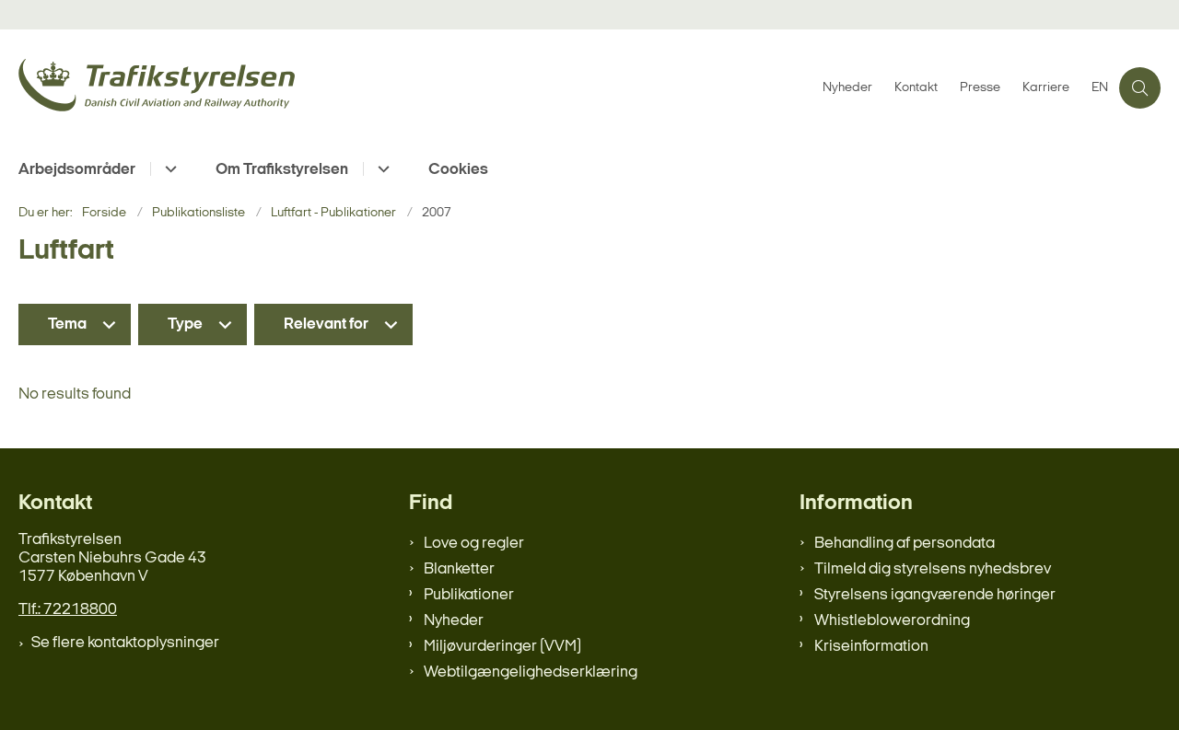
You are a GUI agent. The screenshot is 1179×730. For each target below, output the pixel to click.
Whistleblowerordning (892, 621)
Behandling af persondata (904, 543)
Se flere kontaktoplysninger (125, 643)
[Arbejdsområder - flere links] (168, 169)
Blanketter (459, 569)
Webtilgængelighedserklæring (530, 672)
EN (1099, 88)
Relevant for (326, 324)
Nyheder (454, 621)
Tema (67, 324)
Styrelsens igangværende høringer (935, 595)
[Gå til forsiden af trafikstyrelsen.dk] (414, 88)
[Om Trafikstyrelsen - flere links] (381, 169)
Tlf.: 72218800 (67, 610)
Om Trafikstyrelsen (282, 170)
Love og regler (474, 543)
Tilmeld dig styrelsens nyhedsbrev (932, 569)
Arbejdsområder (76, 170)
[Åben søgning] (1140, 88)
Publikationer (469, 595)
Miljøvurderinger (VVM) (502, 647)
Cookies (458, 170)
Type (185, 324)
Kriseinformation (871, 647)
